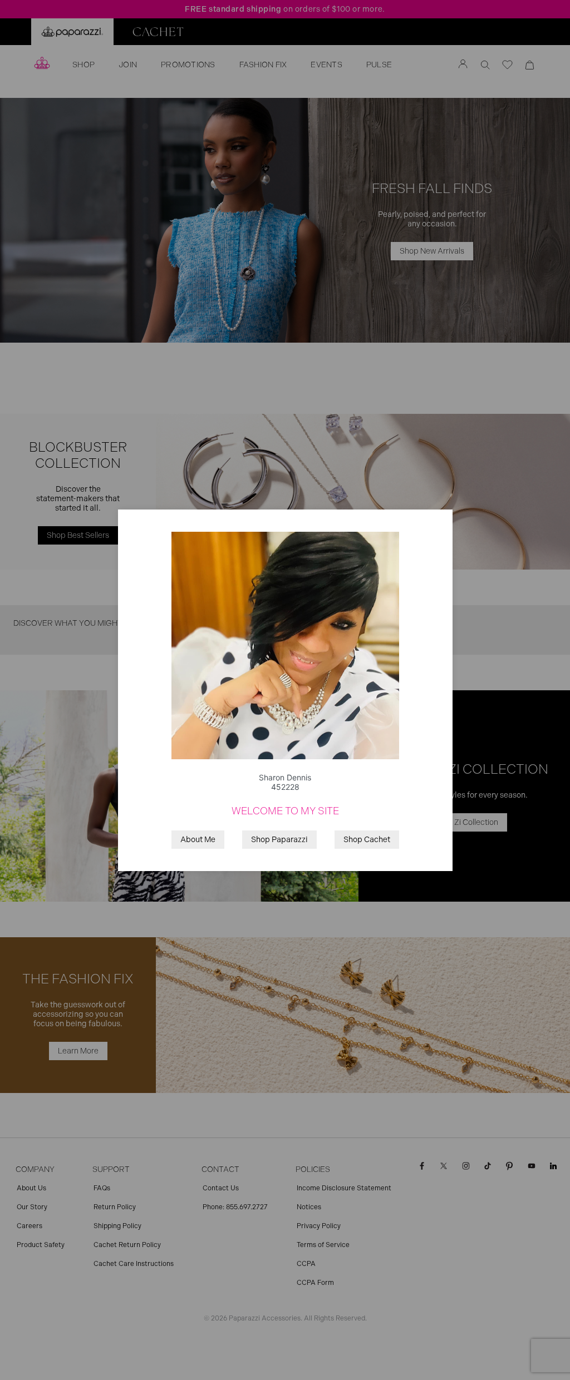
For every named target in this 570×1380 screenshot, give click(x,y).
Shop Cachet (366, 839)
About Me (197, 839)
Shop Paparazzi (279, 839)
